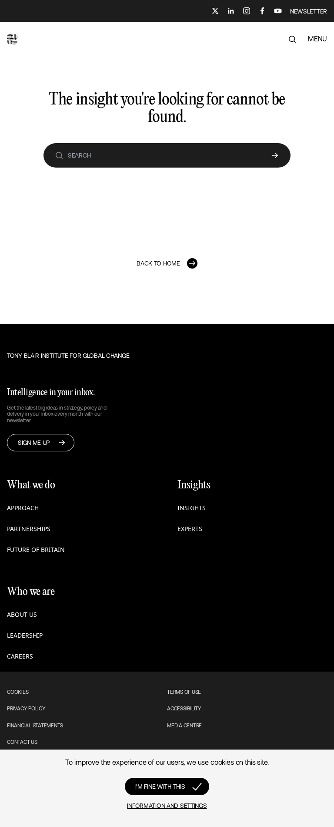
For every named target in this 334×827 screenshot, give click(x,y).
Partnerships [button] (28, 528)
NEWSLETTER (308, 11)
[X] (215, 11)
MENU (317, 39)
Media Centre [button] (184, 726)
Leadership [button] (25, 635)
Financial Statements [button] (35, 726)
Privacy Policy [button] (26, 709)
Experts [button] (189, 528)
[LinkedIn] (231, 11)
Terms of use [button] (184, 692)
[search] (59, 155)
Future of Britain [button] (36, 549)
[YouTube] (278, 11)
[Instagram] (246, 11)
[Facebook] (262, 11)
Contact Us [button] (22, 742)
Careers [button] (20, 656)
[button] (12, 39)
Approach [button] (23, 508)
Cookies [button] (17, 692)
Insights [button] (191, 508)
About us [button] (22, 614)
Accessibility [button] (184, 709)
